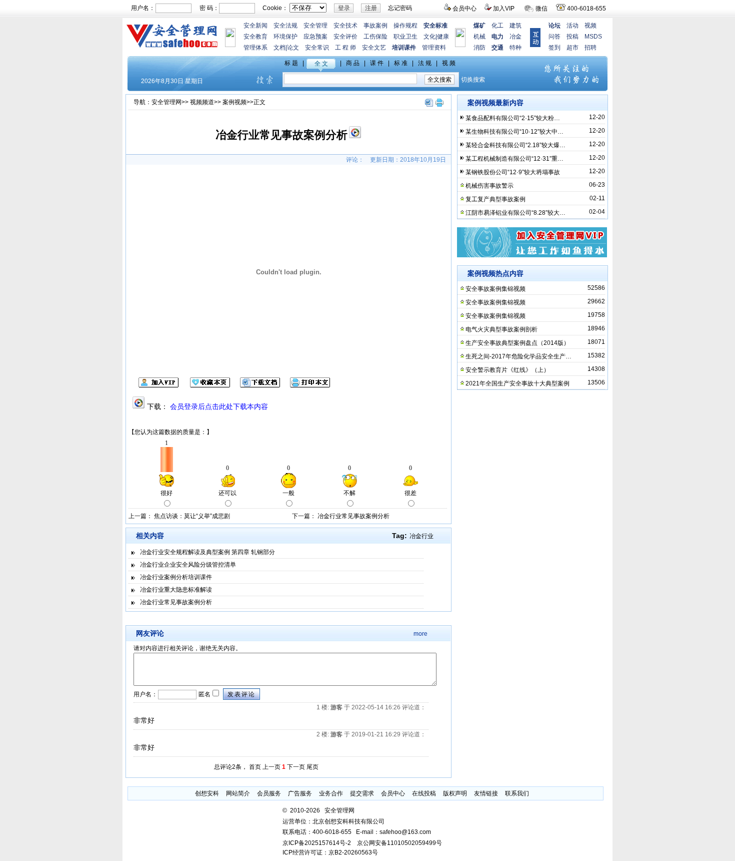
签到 (554, 47)
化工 (498, 25)
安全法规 (286, 25)
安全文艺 (374, 47)
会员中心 (464, 8)
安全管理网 (167, 102)
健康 (443, 36)
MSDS (593, 36)
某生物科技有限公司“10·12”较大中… (515, 131)
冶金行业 (422, 536)
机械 (480, 36)
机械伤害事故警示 (490, 185)
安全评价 (346, 36)
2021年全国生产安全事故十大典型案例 (518, 383)
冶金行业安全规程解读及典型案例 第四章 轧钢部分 (207, 552)
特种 (516, 47)
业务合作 (331, 793)
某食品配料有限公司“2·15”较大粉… (513, 118)
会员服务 (269, 793)
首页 (255, 766)
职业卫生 (406, 36)
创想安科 (207, 793)
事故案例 (376, 25)
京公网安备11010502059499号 (399, 842)
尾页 (312, 766)
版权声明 (455, 793)
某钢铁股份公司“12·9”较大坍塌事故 (513, 172)
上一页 (271, 766)
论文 (293, 47)
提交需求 (362, 793)
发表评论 (242, 694)
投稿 (572, 36)
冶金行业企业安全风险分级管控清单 (188, 564)
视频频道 (202, 102)
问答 (554, 36)
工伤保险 (376, 36)
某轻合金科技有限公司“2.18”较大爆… (516, 145)
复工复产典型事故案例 (496, 199)
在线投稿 (424, 793)
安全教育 (256, 36)
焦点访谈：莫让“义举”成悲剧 (192, 516)
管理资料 (434, 47)
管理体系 (256, 47)
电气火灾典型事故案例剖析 (502, 329)
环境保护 (286, 36)
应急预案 (316, 36)
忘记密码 (400, 8)
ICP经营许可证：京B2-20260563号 (330, 852)
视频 (590, 25)
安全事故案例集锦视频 (496, 288)
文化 (430, 36)
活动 (572, 25)
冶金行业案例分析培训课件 (176, 577)
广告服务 (300, 793)
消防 (480, 47)
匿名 (203, 694)
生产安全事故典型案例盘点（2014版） (518, 342)
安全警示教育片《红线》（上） (508, 369)
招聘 (590, 47)
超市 (572, 47)
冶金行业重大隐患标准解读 (176, 589)
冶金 (516, 36)
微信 (542, 8)
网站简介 (238, 793)
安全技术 (346, 25)
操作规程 (406, 25)
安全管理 (316, 25)
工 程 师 (345, 47)
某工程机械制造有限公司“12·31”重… (515, 158)
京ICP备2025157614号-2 (316, 842)
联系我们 (517, 793)
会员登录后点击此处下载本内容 (219, 406)
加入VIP (503, 8)
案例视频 (234, 102)
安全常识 (317, 47)
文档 (280, 47)
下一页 (296, 766)
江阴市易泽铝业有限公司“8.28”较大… (516, 212)
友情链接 (486, 793)
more (421, 633)
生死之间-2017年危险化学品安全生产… (519, 356)
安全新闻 (256, 25)
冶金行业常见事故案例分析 (354, 516)
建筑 (516, 25)
